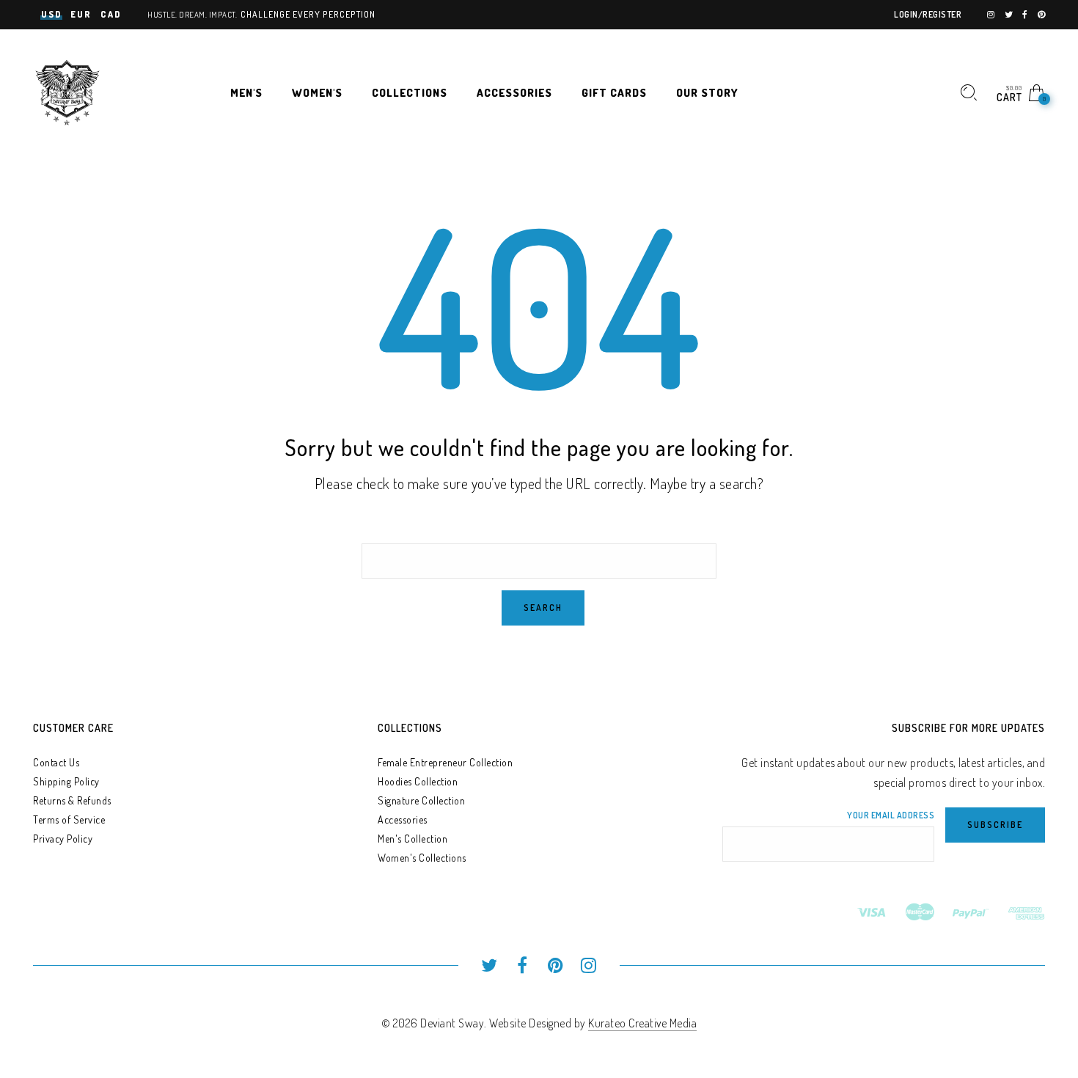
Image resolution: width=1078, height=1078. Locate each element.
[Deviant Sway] (67, 91)
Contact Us (56, 762)
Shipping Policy (66, 781)
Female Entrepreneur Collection (445, 762)
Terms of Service (69, 819)
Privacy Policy (62, 838)
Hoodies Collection (418, 781)
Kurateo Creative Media (642, 1023)
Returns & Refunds (72, 800)
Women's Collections (422, 857)
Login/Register (927, 14)
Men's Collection (412, 838)
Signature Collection (421, 800)
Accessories (403, 819)
